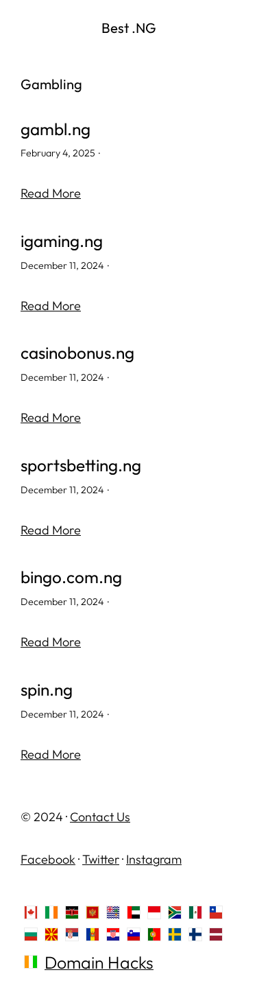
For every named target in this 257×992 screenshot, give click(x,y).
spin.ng (47, 690)
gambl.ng (55, 129)
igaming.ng (62, 241)
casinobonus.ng (77, 353)
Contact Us (100, 817)
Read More (51, 193)
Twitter (100, 859)
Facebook (48, 859)
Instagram (154, 859)
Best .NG (128, 27)
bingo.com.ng (71, 577)
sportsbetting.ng (81, 465)
